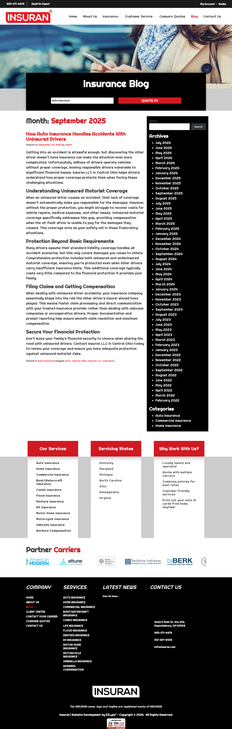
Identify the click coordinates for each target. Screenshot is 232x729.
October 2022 (167, 365)
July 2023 (163, 319)
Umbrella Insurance (50, 525)
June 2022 (163, 380)
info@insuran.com (164, 646)
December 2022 (168, 355)
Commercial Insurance (173, 420)
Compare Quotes (172, 16)
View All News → (112, 596)
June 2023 (163, 324)
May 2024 (163, 274)
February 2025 (167, 228)
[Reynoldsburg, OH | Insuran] (29, 16)
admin (68, 144)
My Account (207, 4)
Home (73, 16)
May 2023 (163, 329)
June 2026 (163, 148)
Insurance (110, 16)
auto (67, 360)
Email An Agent (41, 3)
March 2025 (165, 223)
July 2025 (163, 203)
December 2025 (168, 178)
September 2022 (169, 370)
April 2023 (163, 334)
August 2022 (166, 375)
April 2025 (163, 218)
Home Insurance (168, 425)
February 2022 (167, 400)
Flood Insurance (48, 495)
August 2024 (166, 259)
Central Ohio (79, 360)
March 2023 (165, 340)
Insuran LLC (95, 360)
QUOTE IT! (149, 101)
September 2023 (169, 309)
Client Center (35, 611)
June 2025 (163, 208)
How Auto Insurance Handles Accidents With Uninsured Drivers (76, 136)
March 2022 (165, 395)
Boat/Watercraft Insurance (49, 482)
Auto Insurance (46, 360)
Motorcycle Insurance (52, 519)
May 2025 (163, 213)
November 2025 (168, 183)
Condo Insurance (48, 490)
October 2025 (167, 188)
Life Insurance (73, 625)
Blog (194, 16)
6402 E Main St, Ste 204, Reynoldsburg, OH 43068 (169, 623)
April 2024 (163, 279)
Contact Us (212, 16)
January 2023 (166, 350)
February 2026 (167, 168)
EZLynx (111, 715)
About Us (90, 16)
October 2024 (167, 249)
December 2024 (168, 238)
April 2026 (163, 158)
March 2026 (165, 163)
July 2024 (163, 264)
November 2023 (168, 299)
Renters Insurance (50, 501)
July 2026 (163, 142)
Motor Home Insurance (53, 513)
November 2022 (168, 360)
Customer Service (138, 16)
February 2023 (167, 345)
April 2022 (163, 390)
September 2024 (169, 254)
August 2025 (166, 198)
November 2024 (168, 244)
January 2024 (166, 289)
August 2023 (166, 314)
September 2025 (169, 193)
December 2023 (168, 294)
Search (153, 121)
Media (222, 4)
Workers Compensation (53, 530)
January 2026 (166, 173)
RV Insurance (46, 507)
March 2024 (165, 284)
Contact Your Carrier (42, 616)
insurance (108, 360)
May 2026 (163, 153)
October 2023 (167, 304)
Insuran (64, 715)
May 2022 (163, 385)
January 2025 (166, 233)
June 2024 (163, 269)
